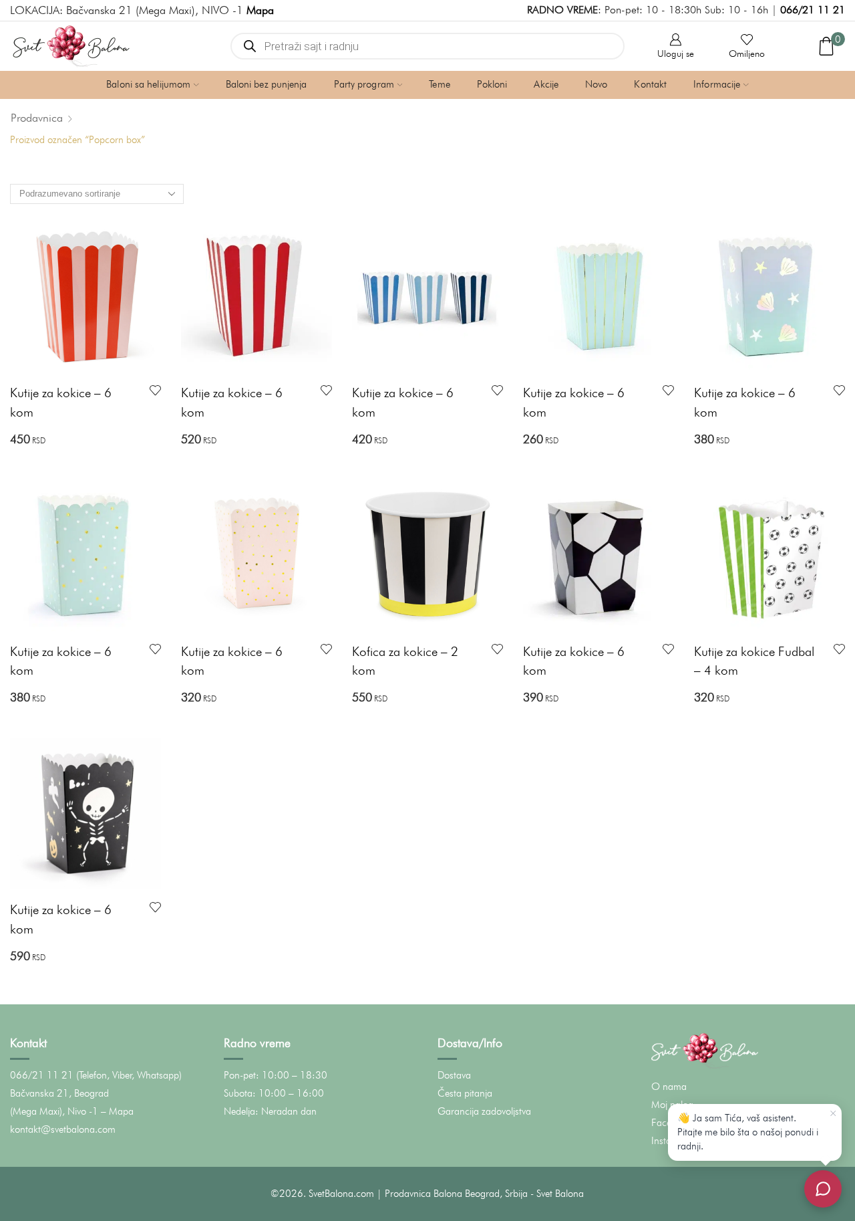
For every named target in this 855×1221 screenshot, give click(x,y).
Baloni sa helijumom (148, 84)
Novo (596, 84)
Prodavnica (37, 117)
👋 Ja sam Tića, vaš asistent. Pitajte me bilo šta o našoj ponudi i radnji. (747, 1132)
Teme (439, 84)
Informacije (716, 84)
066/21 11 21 (812, 9)
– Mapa (117, 1111)
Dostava (454, 1075)
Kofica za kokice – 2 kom (405, 661)
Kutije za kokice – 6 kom (61, 402)
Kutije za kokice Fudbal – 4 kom (754, 661)
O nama (669, 1087)
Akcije (546, 84)
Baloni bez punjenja (266, 84)
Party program (364, 84)
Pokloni (492, 84)
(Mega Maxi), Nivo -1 (54, 1111)
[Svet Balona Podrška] (823, 1189)
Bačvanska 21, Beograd (59, 1093)
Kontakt (650, 84)
